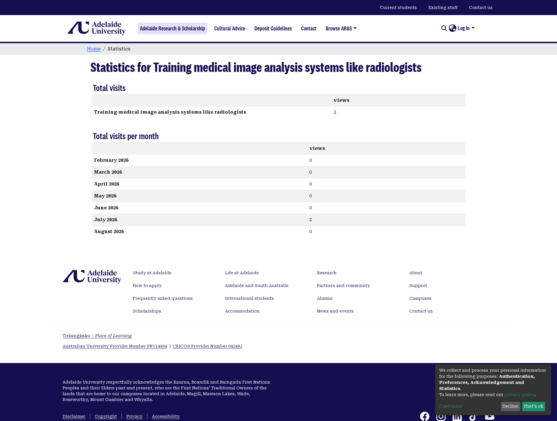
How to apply (147, 285)
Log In (464, 28)
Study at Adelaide (152, 273)
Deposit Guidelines (273, 28)
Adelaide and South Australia (257, 285)
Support (418, 285)
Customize (450, 406)
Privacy (134, 416)
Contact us (481, 7)
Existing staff (442, 7)
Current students (398, 7)
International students (249, 298)
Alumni (324, 298)
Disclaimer (74, 416)
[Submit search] (444, 28)
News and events (335, 311)
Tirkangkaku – (97, 335)
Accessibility (166, 416)
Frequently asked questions (163, 298)
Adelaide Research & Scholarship (172, 28)
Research (327, 273)
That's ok (533, 406)
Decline (510, 406)
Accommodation (242, 311)
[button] (452, 28)
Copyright (106, 416)
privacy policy (519, 394)
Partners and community (343, 285)
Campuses (420, 298)
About (415, 273)
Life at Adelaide (242, 273)
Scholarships (147, 311)
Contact (309, 28)
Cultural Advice (229, 28)
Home (94, 49)
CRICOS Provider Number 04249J (208, 346)
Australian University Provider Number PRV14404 (115, 346)
